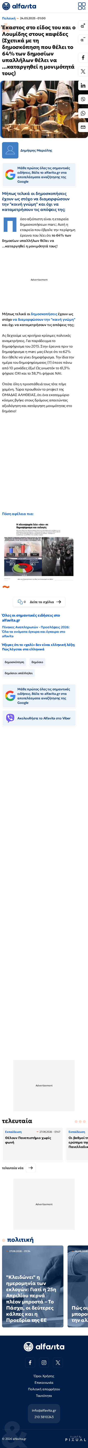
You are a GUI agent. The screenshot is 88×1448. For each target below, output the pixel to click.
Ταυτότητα (44, 1396)
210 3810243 (44, 1417)
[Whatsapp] (83, 113)
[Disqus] (44, 792)
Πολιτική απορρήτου (44, 1389)
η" (73, 319)
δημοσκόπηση (14, 662)
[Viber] (83, 99)
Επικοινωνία (44, 1382)
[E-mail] (83, 127)
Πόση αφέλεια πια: (18, 514)
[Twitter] (83, 71)
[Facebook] (83, 57)
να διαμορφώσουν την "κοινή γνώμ (42, 319)
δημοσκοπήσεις (44, 314)
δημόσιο (37, 662)
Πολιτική (9, 18)
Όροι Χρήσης (44, 1376)
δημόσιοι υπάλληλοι (19, 673)
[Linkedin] (83, 85)
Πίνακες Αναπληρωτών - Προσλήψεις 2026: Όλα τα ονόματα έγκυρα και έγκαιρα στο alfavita (36, 631)
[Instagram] (44, 1362)
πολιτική (20, 1239)
